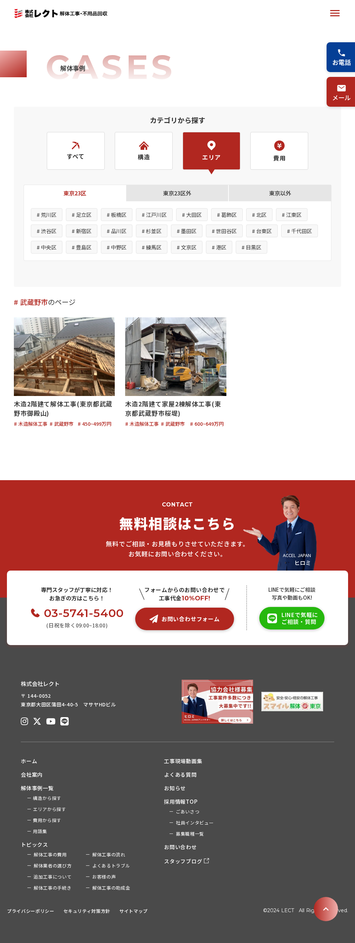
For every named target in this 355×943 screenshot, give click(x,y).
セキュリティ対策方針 (87, 911)
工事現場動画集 (183, 761)
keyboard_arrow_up (325, 909)
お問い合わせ (180, 846)
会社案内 (32, 774)
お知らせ (175, 788)
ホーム (29, 761)
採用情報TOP (180, 801)
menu (335, 13)
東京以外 (280, 193)
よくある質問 (180, 774)
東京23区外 (177, 193)
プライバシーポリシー (30, 911)
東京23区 (74, 193)
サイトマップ (133, 911)
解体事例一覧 (37, 788)
